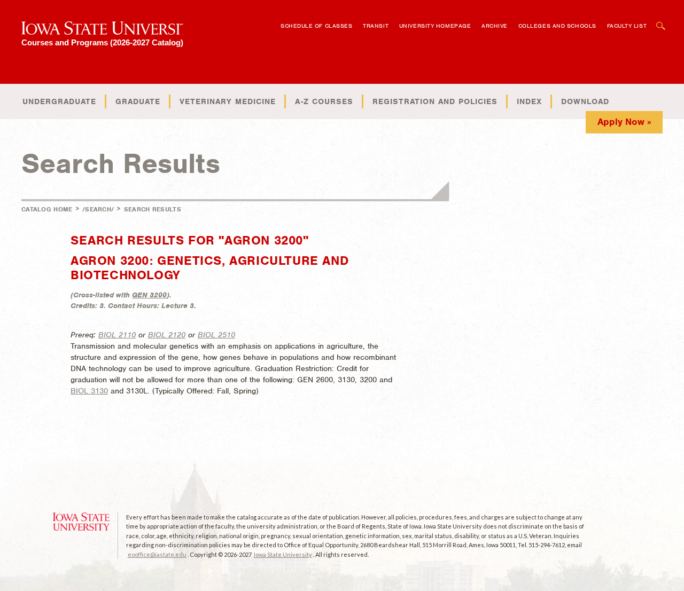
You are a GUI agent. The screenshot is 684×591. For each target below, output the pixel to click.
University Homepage (435, 25)
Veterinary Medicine (228, 101)
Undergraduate (59, 101)
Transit (375, 25)
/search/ (98, 209)
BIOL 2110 (117, 335)
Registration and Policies (435, 101)
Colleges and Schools (557, 25)
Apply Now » (624, 122)
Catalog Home (47, 209)
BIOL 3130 (89, 391)
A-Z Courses (324, 101)
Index (529, 101)
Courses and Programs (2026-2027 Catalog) (102, 42)
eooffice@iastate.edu (157, 554)
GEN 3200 (149, 295)
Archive (494, 25)
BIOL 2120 (166, 335)
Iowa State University (283, 554)
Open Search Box (661, 20)
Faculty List (627, 25)
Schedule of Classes (316, 25)
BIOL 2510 (216, 335)
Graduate (137, 101)
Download (585, 101)
